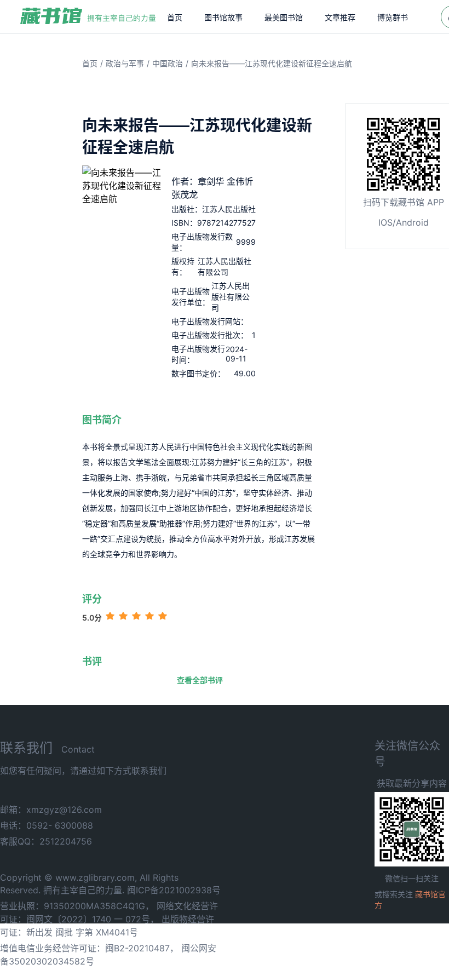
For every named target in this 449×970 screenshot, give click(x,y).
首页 (174, 17)
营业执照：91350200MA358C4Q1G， (77, 905)
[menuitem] (174, 17)
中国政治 (167, 63)
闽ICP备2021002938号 (174, 890)
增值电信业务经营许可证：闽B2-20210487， (89, 948)
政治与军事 (125, 63)
